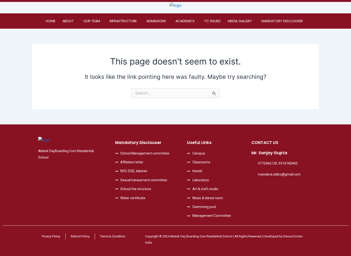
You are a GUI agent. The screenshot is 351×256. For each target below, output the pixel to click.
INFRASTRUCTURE (123, 21)
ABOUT (68, 21)
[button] (69, 21)
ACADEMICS (185, 21)
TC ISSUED (212, 21)
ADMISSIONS (156, 21)
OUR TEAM (91, 21)
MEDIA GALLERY (240, 21)
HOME (50, 21)
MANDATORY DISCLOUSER (282, 21)
